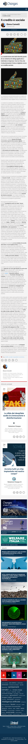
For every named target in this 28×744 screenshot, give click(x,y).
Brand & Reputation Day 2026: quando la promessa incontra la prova (14, 552)
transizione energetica (16, 714)
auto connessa (5, 682)
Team (4, 726)
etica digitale (15, 693)
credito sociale (9, 357)
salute (18, 708)
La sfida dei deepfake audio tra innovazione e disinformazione (14, 415)
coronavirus (8, 691)
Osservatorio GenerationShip (12, 706)
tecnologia (10, 714)
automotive (20, 682)
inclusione (4, 699)
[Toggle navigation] (26, 9)
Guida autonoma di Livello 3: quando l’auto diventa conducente (14, 600)
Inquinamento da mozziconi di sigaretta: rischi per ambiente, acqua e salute (14, 624)
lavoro (13, 704)
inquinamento (17, 699)
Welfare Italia (23, 714)
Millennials (18, 704)
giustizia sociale (22, 695)
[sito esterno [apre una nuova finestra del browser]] (14, 723)
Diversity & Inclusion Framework (14, 727)
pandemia (4, 708)
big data (21, 684)
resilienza (10, 708)
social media (10, 712)
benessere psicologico (14, 684)
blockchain (4, 687)
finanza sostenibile (5, 695)
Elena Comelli (13, 24)
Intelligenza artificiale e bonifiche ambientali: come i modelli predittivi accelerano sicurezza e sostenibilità (14, 576)
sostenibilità (4, 714)
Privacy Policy (13, 726)
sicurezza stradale (11, 710)
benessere (5, 684)
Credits (7, 726)
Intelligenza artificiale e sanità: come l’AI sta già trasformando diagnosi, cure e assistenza (12, 648)
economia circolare (7, 693)
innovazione (10, 699)
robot (14, 708)
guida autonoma (17, 697)
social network (18, 712)
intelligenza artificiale (11, 701)
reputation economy (18, 357)
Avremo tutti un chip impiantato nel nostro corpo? (14, 471)
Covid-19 (14, 692)
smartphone (17, 710)
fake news (21, 693)
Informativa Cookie (21, 726)
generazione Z (14, 695)
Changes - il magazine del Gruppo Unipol (11, 14)
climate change (17, 690)
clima (10, 690)
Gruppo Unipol (7, 697)
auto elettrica (12, 682)
